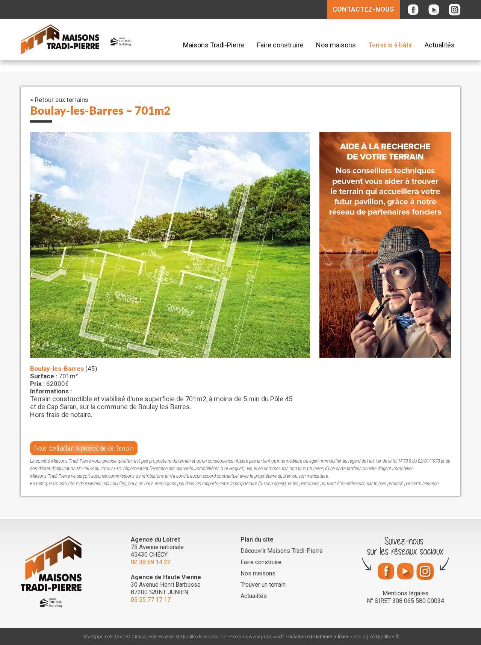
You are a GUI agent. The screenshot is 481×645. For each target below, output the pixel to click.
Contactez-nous (363, 9)
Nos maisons (336, 45)
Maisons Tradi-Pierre (214, 45)
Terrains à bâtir (390, 45)
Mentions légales (405, 593)
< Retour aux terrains (59, 99)
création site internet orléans (318, 636)
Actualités (440, 45)
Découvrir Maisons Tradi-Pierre (281, 550)
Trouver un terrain (263, 584)
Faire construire (280, 45)
